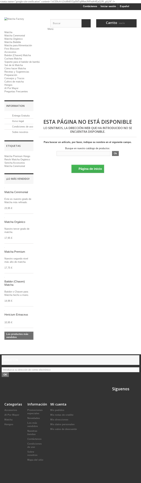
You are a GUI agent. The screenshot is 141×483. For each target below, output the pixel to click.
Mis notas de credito (61, 415)
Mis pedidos (57, 410)
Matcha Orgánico (13, 38)
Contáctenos (90, 6)
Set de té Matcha (13, 65)
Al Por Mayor (11, 88)
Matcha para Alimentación (18, 45)
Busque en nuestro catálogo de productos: (87, 148)
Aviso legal (17, 121)
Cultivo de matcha (14, 81)
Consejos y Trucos (14, 78)
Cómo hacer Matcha (15, 68)
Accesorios (10, 52)
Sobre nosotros (19, 132)
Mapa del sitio (35, 460)
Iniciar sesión (108, 6)
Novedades (33, 418)
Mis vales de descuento (63, 429)
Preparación (10, 75)
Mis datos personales (62, 424)
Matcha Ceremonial (14, 35)
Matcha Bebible (12, 42)
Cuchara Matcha (13, 58)
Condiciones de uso (22, 126)
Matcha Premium (13, 156)
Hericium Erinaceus (16, 314)
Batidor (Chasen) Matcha (17, 55)
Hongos (8, 85)
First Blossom (11, 48)
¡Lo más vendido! (18, 178)
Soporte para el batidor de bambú (22, 62)
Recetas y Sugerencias (16, 71)
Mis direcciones (59, 419)
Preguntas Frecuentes (16, 91)
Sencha (8, 162)
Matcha (8, 32)
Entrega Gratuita (20, 115)
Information (15, 105)
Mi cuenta (58, 404)
